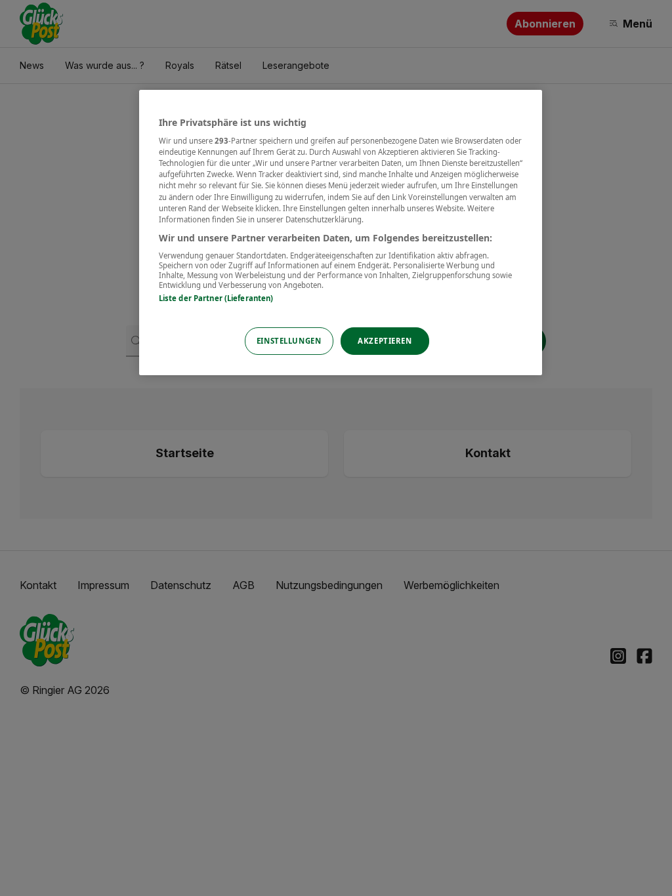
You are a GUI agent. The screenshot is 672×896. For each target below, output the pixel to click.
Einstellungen (289, 341)
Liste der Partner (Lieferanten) (216, 298)
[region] (340, 232)
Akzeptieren (384, 341)
